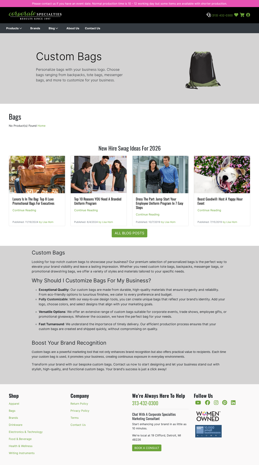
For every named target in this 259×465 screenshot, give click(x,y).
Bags (12, 410)
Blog (52, 28)
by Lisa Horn (46, 221)
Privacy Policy (79, 410)
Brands (35, 28)
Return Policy (79, 403)
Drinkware (15, 425)
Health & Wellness (20, 446)
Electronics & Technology (26, 432)
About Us (72, 28)
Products (12, 28)
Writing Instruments (22, 453)
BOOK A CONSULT (146, 448)
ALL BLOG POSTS (129, 233)
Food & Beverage (20, 439)
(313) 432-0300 (222, 15)
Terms (74, 417)
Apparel (14, 403)
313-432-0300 (145, 403)
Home (41, 125)
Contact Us (92, 28)
